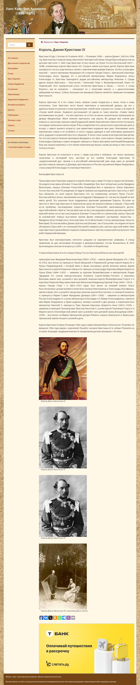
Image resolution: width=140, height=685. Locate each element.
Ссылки (11, 130)
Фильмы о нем (14, 120)
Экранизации (14, 94)
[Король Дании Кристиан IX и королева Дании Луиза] (63, 576)
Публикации (13, 115)
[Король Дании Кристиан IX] (63, 368)
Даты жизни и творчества (19, 63)
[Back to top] (133, 678)
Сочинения (13, 89)
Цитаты (11, 110)
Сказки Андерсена (16, 84)
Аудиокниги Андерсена (18, 99)
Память (11, 125)
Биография (13, 68)
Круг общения (14, 78)
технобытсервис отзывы (19, 147)
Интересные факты (16, 104)
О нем (10, 73)
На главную (13, 58)
